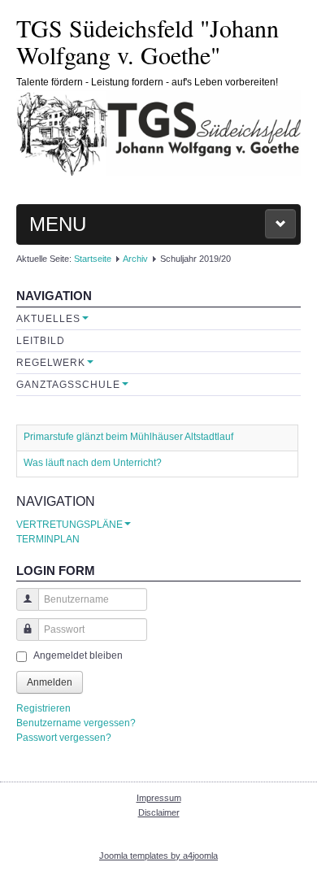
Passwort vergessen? (63, 737)
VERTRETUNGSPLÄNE (69, 524)
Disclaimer (159, 812)
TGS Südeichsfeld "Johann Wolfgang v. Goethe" (147, 41)
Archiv (135, 258)
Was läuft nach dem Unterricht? (93, 462)
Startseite (92, 258)
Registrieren (43, 708)
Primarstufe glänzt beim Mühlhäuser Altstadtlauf (128, 436)
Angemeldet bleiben (78, 655)
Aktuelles (48, 318)
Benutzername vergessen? (76, 723)
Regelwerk (50, 362)
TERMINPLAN (48, 539)
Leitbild (40, 340)
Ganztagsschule (68, 384)
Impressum (159, 798)
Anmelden (49, 682)
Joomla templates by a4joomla (158, 855)
